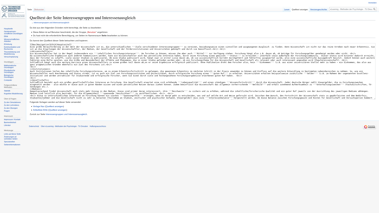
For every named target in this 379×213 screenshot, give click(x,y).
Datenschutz (34, 126)
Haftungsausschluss (98, 126)
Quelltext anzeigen (54, 106)
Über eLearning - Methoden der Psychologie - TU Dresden (64, 126)
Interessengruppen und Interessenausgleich (51, 23)
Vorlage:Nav (38, 106)
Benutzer (91, 32)
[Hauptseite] (13, 12)
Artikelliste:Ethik (40, 110)
